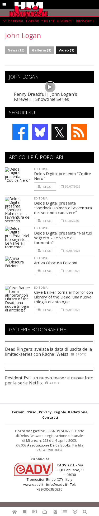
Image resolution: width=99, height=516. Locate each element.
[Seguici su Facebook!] (20, 132)
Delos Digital (13, 21)
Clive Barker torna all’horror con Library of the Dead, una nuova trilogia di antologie (63, 296)
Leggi (48, 187)
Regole (60, 412)
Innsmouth (84, 21)
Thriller (47, 21)
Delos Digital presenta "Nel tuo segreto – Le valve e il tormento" (63, 237)
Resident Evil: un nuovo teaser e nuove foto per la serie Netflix (49, 380)
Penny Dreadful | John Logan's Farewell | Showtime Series (45, 96)
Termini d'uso (24, 412)
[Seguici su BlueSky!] (40, 132)
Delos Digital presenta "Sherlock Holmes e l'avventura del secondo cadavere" (63, 207)
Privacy (45, 412)
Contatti (50, 417)
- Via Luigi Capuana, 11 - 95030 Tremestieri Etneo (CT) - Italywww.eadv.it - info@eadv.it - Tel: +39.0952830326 (53, 477)
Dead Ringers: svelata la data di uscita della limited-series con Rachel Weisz (48, 351)
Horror (32, 21)
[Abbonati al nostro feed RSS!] (79, 132)
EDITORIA (41, 168)
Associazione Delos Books (49, 445)
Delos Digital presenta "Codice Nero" (62, 176)
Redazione (77, 412)
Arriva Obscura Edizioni (55, 262)
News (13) (16, 50)
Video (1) (66, 50)
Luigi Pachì (65, 21)
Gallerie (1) (41, 50)
